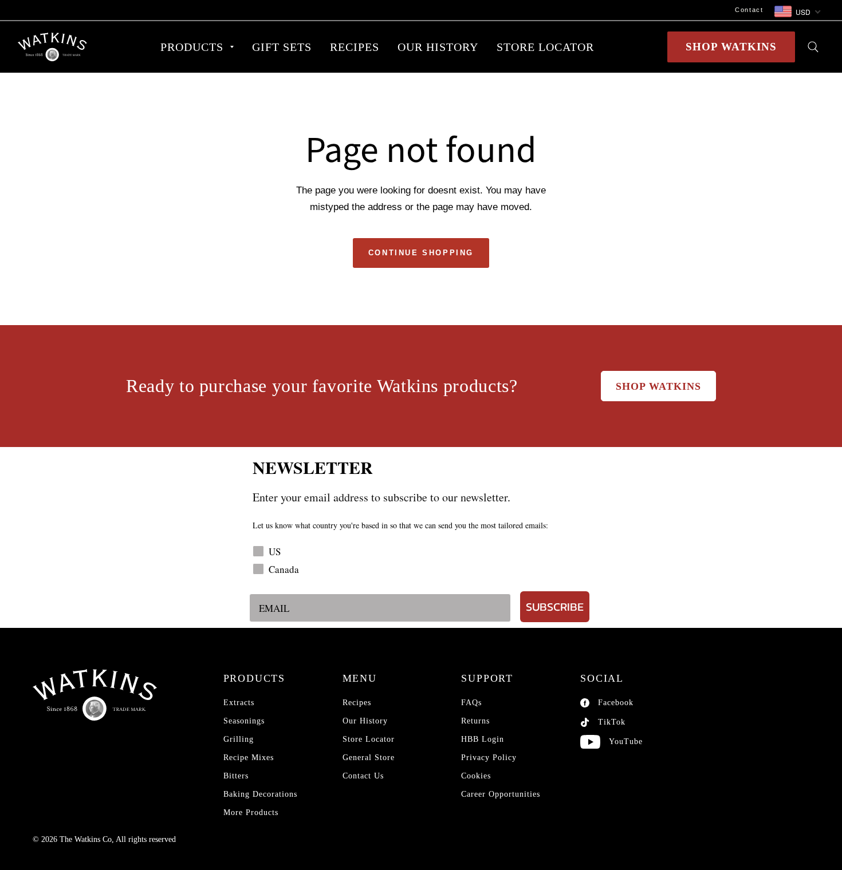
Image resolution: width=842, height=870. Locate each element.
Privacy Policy (489, 757)
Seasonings (244, 721)
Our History (365, 721)
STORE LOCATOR (545, 47)
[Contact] (393, 10)
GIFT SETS (282, 47)
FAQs (471, 702)
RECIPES (354, 47)
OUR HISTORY (438, 47)
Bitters (236, 776)
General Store (369, 757)
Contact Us (363, 776)
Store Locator (369, 739)
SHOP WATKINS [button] (658, 386)
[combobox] (796, 12)
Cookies (476, 776)
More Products (250, 812)
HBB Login (482, 739)
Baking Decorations (260, 794)
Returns (475, 721)
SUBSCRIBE (555, 606)
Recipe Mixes (248, 757)
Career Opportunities (500, 794)
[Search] (813, 47)
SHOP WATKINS (731, 47)
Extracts (238, 702)
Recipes (357, 702)
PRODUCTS (191, 47)
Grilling (238, 739)
